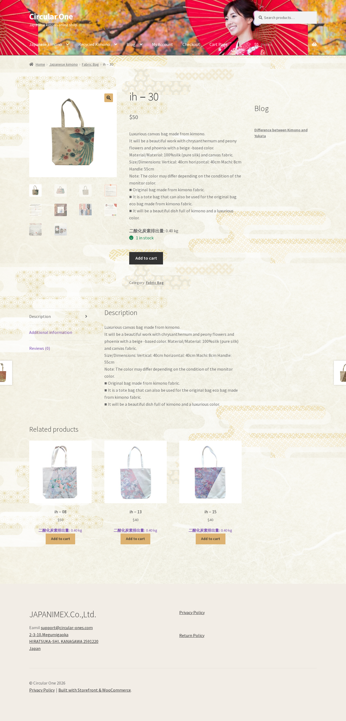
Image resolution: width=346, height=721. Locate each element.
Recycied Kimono (94, 44)
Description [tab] (40, 316)
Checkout (191, 44)
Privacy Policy (192, 612)
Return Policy (191, 635)
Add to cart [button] (60, 538)
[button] (108, 97)
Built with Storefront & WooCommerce (94, 690)
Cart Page (218, 44)
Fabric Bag (90, 64)
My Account (162, 44)
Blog (131, 44)
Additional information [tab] (50, 332)
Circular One (51, 16)
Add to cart (146, 258)
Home (40, 64)
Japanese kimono (45, 44)
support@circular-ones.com (67, 627)
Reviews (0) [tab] (39, 348)
